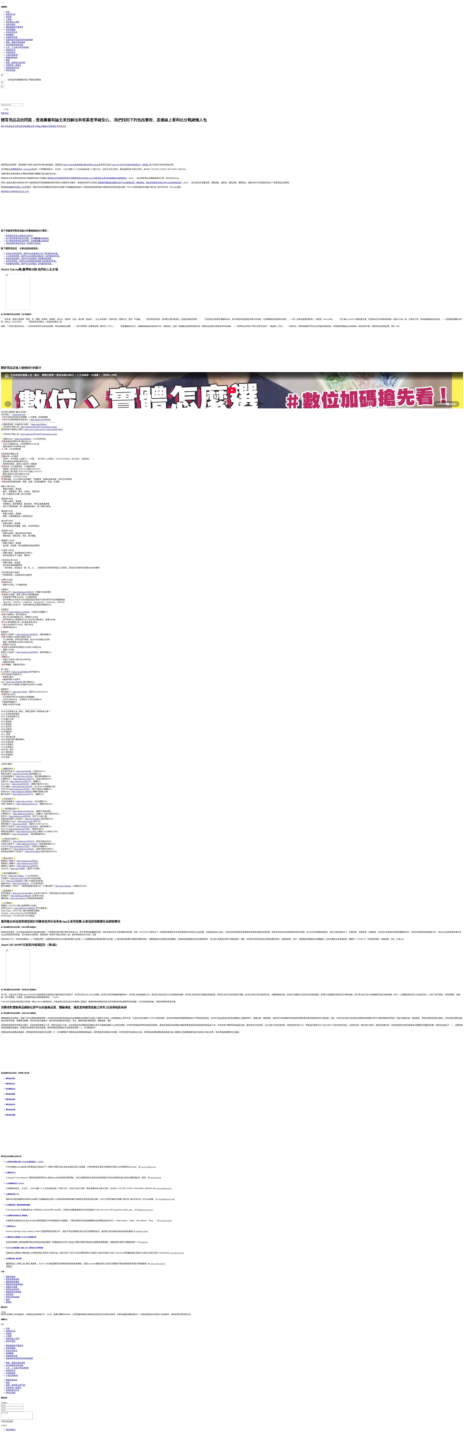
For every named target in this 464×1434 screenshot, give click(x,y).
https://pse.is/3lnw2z (18, 898)
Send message (7, 1421)
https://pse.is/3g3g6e (20, 893)
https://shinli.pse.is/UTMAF (19, 829)
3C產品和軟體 (12, 55)
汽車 (8, 12)
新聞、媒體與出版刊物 (15, 63)
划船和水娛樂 (11, 1287)
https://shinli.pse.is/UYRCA (27, 831)
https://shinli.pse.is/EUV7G (23, 794)
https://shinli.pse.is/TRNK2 (27, 861)
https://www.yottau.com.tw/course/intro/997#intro (44, 429)
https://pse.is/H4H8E (20, 672)
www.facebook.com (163, 1188)
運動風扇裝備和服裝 (14, 1284)
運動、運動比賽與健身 (15, 42)
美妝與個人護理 (12, 22)
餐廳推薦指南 (11, 57)
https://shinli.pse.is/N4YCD (23, 592)
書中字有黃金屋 (7, 126)
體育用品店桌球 (10, 1099)
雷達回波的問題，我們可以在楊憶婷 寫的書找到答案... (29, 259)
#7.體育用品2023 (11, 1226)
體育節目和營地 (12, 1289)
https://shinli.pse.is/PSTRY (22, 786)
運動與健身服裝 (12, 1282)
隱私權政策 (10, 1430)
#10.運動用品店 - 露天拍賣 (14, 1258)
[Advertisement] (232, 145)
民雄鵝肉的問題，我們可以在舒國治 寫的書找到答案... (29, 264)
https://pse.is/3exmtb (63, 886)
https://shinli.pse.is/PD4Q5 (40, 420)
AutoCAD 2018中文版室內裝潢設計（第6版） (130, 165)
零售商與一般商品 (13, 65)
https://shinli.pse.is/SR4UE (24, 908)
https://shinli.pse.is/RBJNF (22, 792)
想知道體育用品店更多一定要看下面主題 (23, 243)
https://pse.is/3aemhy (20, 834)
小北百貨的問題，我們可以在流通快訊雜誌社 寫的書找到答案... (33, 256)
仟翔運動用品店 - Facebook (20, 169)
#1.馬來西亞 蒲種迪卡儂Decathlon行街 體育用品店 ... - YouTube (24, 1161)
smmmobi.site (156, 1178)
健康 (8, 1300)
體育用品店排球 (10, 1109)
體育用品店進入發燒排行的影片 (19, 236)
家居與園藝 (10, 30)
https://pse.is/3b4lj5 (20, 692)
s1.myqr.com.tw (166, 1221)
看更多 (9, 1266)
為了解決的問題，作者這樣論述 (27, 241)
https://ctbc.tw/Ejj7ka (24, 776)
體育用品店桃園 (10, 1114)
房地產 (9, 17)
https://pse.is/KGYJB (19, 878)
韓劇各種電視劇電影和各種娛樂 (19, 40)
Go (7, 109)
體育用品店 (61, 126)
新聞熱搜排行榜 (12, 68)
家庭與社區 (10, 14)
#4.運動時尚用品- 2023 (12, 1194)
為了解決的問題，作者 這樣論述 (27, 238)
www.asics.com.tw (177, 1253)
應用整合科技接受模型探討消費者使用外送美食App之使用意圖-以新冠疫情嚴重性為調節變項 (87, 178)
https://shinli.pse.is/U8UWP (19, 816)
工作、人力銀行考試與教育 (17, 47)
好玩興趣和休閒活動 (14, 45)
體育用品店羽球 (10, 1078)
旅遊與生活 (10, 50)
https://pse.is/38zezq (39, 424)
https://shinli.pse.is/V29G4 (20, 612)
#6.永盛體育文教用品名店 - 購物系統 (16, 1215)
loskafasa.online (142, 1231)
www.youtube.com (148, 1167)
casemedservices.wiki (166, 1199)
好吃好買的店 (11, 32)
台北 (27, 192)
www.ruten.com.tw (157, 1264)
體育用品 (52, 126)
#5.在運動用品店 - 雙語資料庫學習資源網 (18, 1204)
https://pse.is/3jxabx (20, 774)
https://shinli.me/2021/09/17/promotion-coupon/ (39, 427)
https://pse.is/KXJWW (20, 784)
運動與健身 (10, 1277)
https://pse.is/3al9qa (32, 819)
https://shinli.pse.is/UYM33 (27, 863)
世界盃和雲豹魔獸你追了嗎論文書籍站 (31, 126)
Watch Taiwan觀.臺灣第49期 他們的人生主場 (82, 165)
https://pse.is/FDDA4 (23, 439)
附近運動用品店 (10, 1088)
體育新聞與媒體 (12, 1279)
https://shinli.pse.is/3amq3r (24, 849)
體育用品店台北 (18, 192)
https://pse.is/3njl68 (23, 771)
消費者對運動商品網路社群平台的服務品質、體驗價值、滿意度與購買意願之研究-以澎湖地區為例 (140, 183)
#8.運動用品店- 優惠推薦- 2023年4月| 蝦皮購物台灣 (21, 1237)
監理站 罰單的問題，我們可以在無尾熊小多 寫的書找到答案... (32, 253)
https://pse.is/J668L (18, 868)
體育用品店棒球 (10, 1094)
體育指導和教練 (12, 1297)
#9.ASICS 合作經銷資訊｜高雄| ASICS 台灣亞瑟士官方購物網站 (24, 1247)
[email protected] (19, 414)
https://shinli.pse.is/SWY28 (27, 866)
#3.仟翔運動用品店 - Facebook (15, 1183)
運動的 (9, 1302)
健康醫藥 (10, 35)
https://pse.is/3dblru (16, 876)
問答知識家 (10, 70)
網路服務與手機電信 (14, 27)
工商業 (9, 19)
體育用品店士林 (10, 1104)
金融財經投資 (11, 37)
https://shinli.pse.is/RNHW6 (27, 634)
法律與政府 (10, 52)
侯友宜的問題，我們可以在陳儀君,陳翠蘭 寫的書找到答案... (31, 261)
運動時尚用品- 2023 (17, 187)
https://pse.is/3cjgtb (25, 821)
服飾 (8, 60)
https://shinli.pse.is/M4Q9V (21, 896)
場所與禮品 (10, 24)
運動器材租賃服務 (13, 1292)
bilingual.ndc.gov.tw (145, 1210)
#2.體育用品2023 (11, 1172)
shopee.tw (144, 1242)
